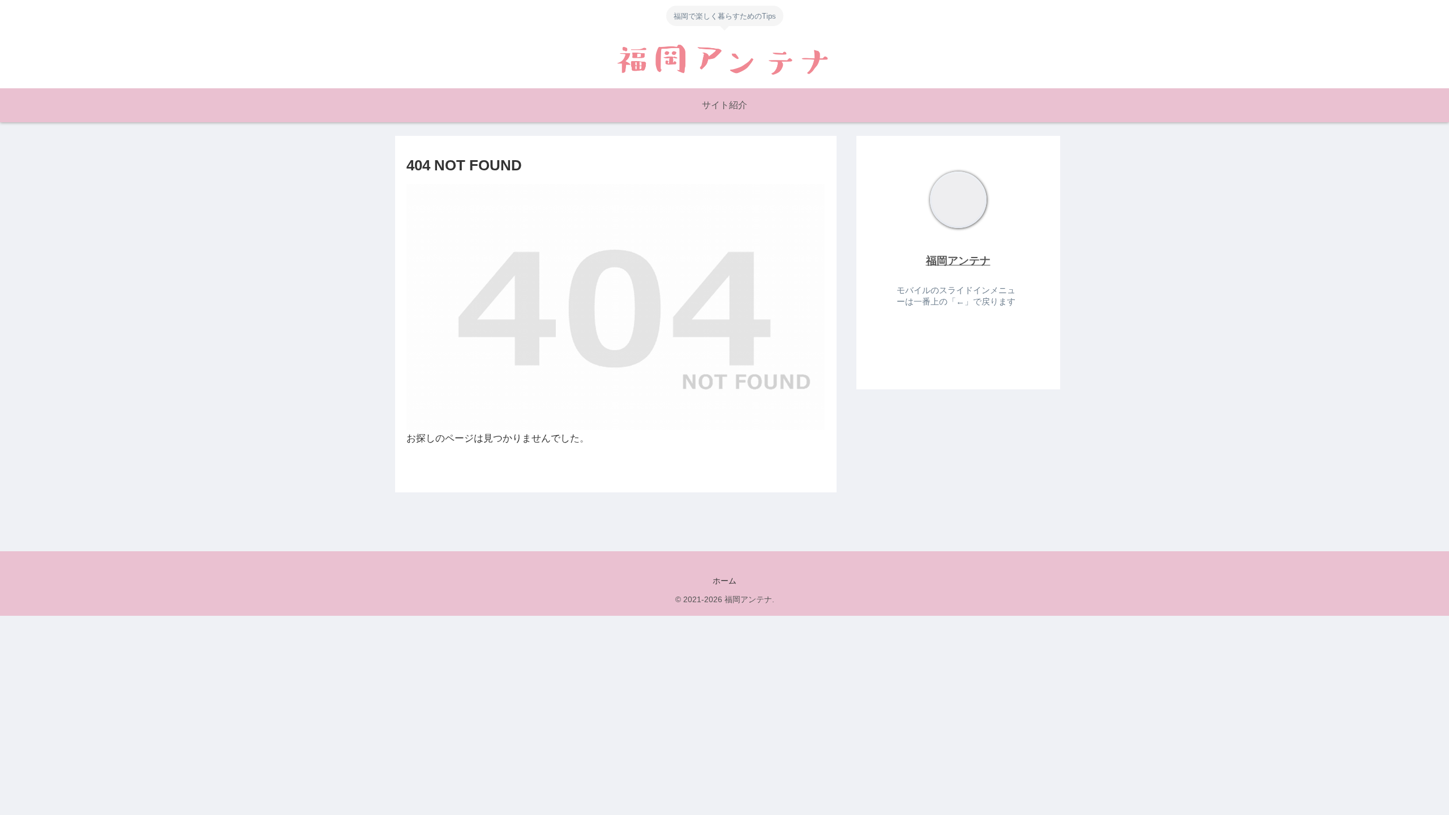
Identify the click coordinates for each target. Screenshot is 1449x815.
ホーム (724, 580)
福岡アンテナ (958, 261)
